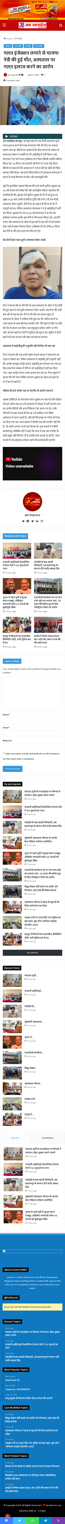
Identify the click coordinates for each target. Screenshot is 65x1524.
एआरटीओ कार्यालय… (34, 1053)
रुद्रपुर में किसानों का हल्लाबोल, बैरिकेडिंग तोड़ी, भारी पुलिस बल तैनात (17, 639)
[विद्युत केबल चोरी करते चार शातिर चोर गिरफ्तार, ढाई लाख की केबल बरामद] (12, 891)
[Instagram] (42, 521)
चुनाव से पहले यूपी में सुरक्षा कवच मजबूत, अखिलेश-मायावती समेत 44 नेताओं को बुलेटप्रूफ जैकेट (16, 602)
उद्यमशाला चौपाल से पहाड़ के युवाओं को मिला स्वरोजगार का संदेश (41, 904)
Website (7, 741)
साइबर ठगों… (30, 1099)
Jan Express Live (53, 1505)
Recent (15, 1138)
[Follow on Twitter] (20, 75)
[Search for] (60, 26)
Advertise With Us (27, 1511)
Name (6, 715)
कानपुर (28, 46)
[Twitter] (33, 521)
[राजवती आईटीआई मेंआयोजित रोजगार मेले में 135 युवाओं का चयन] (17, 551)
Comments (48, 1138)
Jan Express (13, 75)
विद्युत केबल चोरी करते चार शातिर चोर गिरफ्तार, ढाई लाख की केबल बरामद (41, 888)
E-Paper (42, 1511)
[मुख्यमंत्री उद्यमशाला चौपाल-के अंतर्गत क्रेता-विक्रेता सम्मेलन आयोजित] (12, 842)
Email (6, 728)
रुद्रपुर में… (29, 1114)
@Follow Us (11, 1298)
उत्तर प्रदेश (18, 46)
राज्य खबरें (18, 39)
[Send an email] (22, 75)
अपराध (7, 46)
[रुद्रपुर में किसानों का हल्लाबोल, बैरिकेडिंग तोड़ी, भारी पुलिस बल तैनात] (17, 625)
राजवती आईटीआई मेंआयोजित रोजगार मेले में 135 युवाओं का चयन (16, 565)
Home (9, 39)
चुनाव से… (29, 1037)
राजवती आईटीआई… (33, 991)
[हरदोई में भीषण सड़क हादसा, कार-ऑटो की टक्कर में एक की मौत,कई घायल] (48, 625)
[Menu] (4, 26)
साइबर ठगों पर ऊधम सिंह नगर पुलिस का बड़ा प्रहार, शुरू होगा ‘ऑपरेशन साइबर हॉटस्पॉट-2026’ (42, 921)
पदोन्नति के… (30, 1006)
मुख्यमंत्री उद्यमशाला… (33, 1022)
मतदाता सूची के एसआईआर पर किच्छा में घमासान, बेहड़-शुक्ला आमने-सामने (42, 793)
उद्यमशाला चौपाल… (33, 1084)
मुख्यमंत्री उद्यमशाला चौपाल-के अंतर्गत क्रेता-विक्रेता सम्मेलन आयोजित (40, 840)
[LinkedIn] (37, 521)
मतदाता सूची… (31, 975)
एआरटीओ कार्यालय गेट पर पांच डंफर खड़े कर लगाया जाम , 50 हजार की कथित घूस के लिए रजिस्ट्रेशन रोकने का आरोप (48, 602)
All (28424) (32, 953)
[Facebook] (28, 521)
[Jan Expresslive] (32, 25)
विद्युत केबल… (30, 1068)
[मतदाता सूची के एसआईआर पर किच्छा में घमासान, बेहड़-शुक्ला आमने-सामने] (12, 796)
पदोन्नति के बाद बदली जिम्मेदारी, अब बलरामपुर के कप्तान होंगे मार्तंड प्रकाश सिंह (46, 565)
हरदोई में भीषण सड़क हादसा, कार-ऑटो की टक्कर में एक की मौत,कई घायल (47, 639)
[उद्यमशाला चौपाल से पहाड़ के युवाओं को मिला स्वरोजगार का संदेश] (12, 906)
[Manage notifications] (7, 1516)
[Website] (23, 521)
